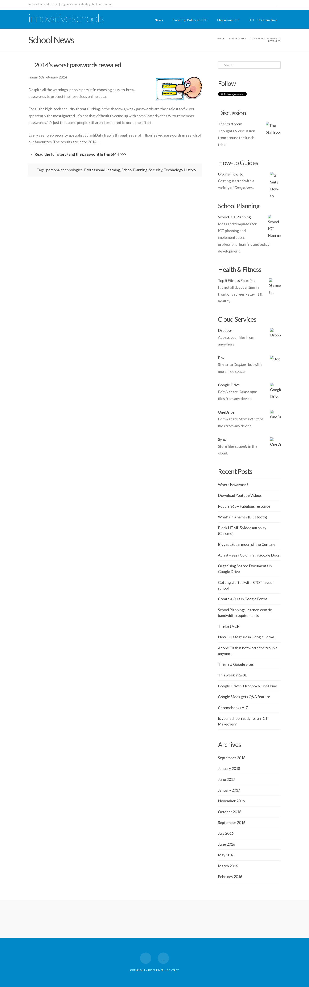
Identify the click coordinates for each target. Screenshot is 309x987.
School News (237, 38)
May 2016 (226, 855)
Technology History (180, 169)
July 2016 (226, 833)
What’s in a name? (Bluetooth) (242, 517)
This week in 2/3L (232, 675)
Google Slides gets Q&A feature (244, 696)
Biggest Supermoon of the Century (246, 544)
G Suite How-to (230, 174)
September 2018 (231, 757)
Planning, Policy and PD (190, 20)
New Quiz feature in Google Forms (246, 637)
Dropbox (225, 330)
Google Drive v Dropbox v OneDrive (247, 686)
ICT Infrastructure (263, 20)
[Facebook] (269, 4)
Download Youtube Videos (240, 495)
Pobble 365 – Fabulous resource (244, 506)
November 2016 (231, 800)
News (159, 20)
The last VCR (228, 626)
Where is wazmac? (233, 484)
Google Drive (229, 385)
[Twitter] (277, 4)
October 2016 (229, 811)
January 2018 (229, 768)
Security (155, 169)
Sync (222, 439)
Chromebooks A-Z (233, 707)
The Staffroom (230, 124)
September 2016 (231, 822)
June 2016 (226, 844)
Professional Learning (102, 169)
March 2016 (228, 865)
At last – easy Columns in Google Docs (249, 555)
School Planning (134, 169)
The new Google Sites (236, 664)
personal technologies (64, 169)
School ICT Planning (234, 217)
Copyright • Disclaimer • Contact (154, 970)
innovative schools (65, 18)
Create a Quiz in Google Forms (242, 598)
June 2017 (226, 779)
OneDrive (226, 412)
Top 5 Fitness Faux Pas (236, 280)
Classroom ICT (228, 20)
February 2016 (230, 876)
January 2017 (229, 790)
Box (221, 357)
